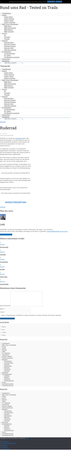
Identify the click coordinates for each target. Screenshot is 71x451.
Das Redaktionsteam (7, 384)
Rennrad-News (9, 42)
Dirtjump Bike (4, 247)
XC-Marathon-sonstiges (11, 57)
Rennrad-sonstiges (10, 50)
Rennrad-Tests (9, 48)
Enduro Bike (3, 277)
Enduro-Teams (8, 20)
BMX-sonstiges (9, 31)
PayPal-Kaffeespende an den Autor (57, 231)
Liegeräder (18, 138)
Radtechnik (7, 379)
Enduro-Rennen (9, 19)
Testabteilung (6, 13)
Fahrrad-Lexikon (8, 363)
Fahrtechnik (7, 369)
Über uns (5, 447)
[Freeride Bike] (0, 257)
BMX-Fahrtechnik (10, 28)
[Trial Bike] (0, 250)
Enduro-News (8, 17)
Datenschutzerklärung (9, 443)
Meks (27, 438)
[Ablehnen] (69, 1)
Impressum (5, 61)
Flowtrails (6, 371)
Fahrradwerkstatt (7, 374)
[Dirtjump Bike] (0, 242)
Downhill (7, 37)
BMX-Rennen (8, 30)
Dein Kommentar (5, 306)
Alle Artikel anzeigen (6, 234)
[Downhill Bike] (0, 279)
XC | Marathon (6, 52)
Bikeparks (7, 367)
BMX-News (7, 26)
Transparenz (6, 449)
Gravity (4, 33)
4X (5, 35)
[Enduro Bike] (0, 272)
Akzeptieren (51, 1)
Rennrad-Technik (10, 44)
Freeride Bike (4, 262)
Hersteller (6, 364)
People (4, 382)
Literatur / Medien (7, 356)
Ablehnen (59, 1)
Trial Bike (3, 254)
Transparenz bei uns (7, 385)
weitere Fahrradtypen (15, 201)
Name (2, 309)
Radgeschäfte (8, 366)
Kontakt (4, 445)
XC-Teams (7, 55)
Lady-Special (5, 354)
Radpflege (7, 376)
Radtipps (6, 377)
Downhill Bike (4, 284)
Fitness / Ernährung (7, 358)
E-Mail (2, 312)
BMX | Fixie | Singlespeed (10, 24)
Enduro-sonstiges (9, 22)
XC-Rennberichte (9, 53)
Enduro (4, 15)
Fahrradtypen (8, 361)
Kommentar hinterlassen (7, 135)
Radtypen (3, 122)
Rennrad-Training (10, 46)
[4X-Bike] (0, 265)
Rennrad (4, 41)
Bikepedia (4, 359)
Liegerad (2, 207)
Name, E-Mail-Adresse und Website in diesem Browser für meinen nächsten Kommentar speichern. (31, 315)
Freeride (6, 39)
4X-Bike (2, 269)
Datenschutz (6, 59)
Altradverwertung (9, 380)
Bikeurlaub (5, 372)
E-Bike (3, 351)
